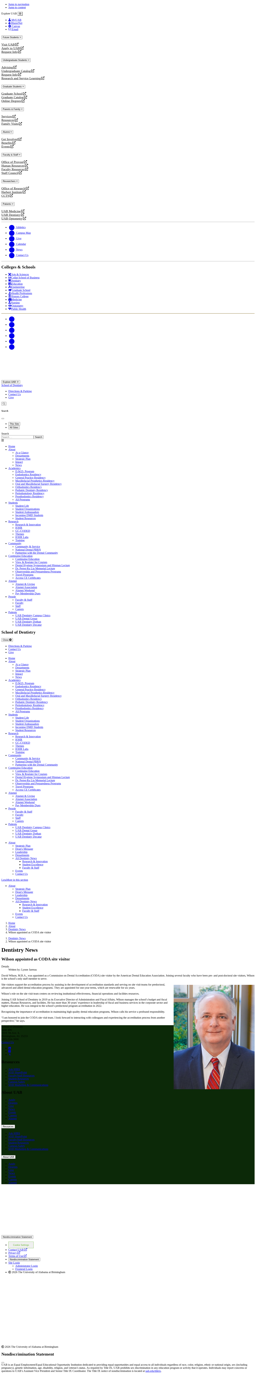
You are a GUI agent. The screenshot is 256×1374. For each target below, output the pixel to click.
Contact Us (14, 394)
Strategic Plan (22, 845)
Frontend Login (24, 1269)
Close (6, 640)
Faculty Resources (13, 169)
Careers (12, 1115)
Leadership (21, 852)
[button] (128, 879)
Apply (11, 1099)
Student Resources (18, 1078)
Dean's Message (24, 848)
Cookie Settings (21, 1245)
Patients (7, 204)
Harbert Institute (11, 192)
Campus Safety (16, 1081)
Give (11, 397)
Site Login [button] (14, 1262)
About (11, 449)
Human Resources (12, 166)
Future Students (11, 37)
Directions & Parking (20, 391)
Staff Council (9, 173)
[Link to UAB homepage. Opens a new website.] (31, 1192)
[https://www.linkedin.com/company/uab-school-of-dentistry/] (9, 1048)
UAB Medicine (11, 211)
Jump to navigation (18, 4)
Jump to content (17, 7)
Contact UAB (17, 1249)
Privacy (14, 1252)
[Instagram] (11, 330)
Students (13, 502)
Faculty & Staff (11, 154)
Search (5, 433)
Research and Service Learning (21, 78)
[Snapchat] (11, 341)
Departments (22, 855)
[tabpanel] (128, 435)
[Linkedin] (11, 346)
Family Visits (9, 124)
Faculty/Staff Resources (21, 1075)
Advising (7, 67)
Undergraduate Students (15, 60)
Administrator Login (26, 1265)
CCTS (6, 196)
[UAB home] (128, 378)
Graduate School (11, 94)
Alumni (6, 132)
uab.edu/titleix (153, 1370)
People (12, 596)
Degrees (12, 1102)
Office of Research (13, 188)
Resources (7, 120)
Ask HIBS (14, 1069)
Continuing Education (20, 555)
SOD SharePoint (17, 1072)
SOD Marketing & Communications (28, 1084)
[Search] (3, 404)
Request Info (9, 52)
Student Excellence (32, 864)
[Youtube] (11, 335)
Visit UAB (8, 44)
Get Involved (9, 139)
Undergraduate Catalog (16, 71)
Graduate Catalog (12, 97)
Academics (14, 468)
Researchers (9, 181)
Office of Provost (12, 162)
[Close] (20, 14)
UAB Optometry (11, 218)
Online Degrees (11, 101)
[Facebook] (11, 318)
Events (6, 146)
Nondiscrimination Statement (17, 1237)
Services (6, 116)
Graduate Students (12, 86)
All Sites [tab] (14, 427)
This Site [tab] (14, 424)
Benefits (6, 143)
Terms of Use (17, 1255)
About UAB (8, 1157)
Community (14, 543)
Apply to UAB (10, 48)
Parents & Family (12, 109)
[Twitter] (11, 324)
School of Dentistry (12, 385)
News (11, 1109)
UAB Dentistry (11, 215)
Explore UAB (10, 382)
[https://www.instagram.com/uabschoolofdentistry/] (9, 1051)
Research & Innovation (35, 861)
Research (13, 521)
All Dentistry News (26, 858)
